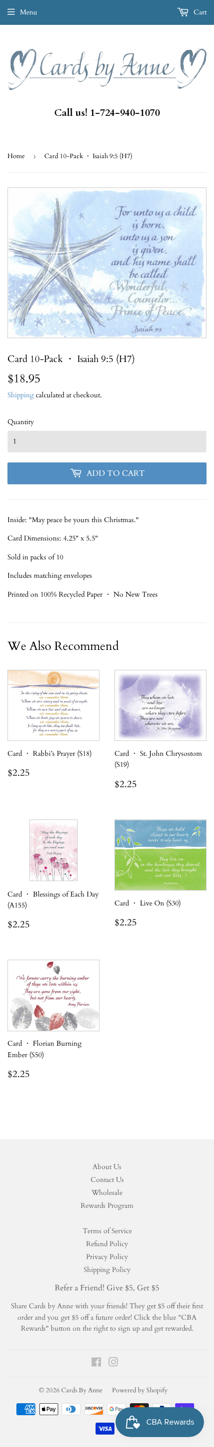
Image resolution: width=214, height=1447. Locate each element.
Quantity (20, 422)
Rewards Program (107, 1205)
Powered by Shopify (140, 1390)
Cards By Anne (82, 1390)
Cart (199, 12)
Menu (28, 12)
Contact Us (107, 1179)
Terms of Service (107, 1231)
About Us (107, 1167)
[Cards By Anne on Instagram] (113, 1363)
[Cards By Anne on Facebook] (96, 1363)
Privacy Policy (107, 1257)
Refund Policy (107, 1244)
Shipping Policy (107, 1269)
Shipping (20, 395)
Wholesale (107, 1192)
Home (16, 156)
